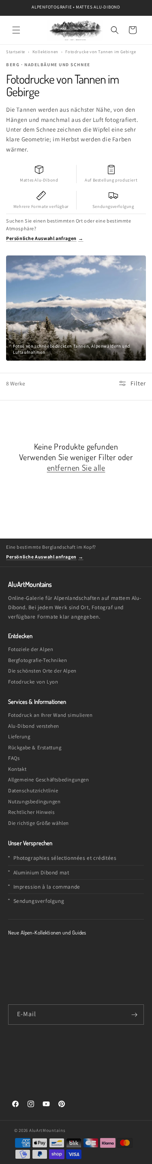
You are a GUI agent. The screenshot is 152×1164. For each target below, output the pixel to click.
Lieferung (19, 736)
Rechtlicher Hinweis (31, 812)
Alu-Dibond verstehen (33, 726)
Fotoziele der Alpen (30, 649)
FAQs (13, 758)
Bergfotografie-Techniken (37, 660)
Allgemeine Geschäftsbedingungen (48, 779)
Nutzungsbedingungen (34, 801)
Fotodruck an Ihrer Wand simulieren (50, 715)
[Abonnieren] (134, 1014)
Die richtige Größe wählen (38, 823)
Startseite (15, 51)
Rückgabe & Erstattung (35, 747)
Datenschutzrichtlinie (33, 790)
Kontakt (17, 769)
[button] (16, 30)
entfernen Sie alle (76, 467)
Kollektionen (45, 51)
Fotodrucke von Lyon (33, 681)
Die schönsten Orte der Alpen (42, 670)
